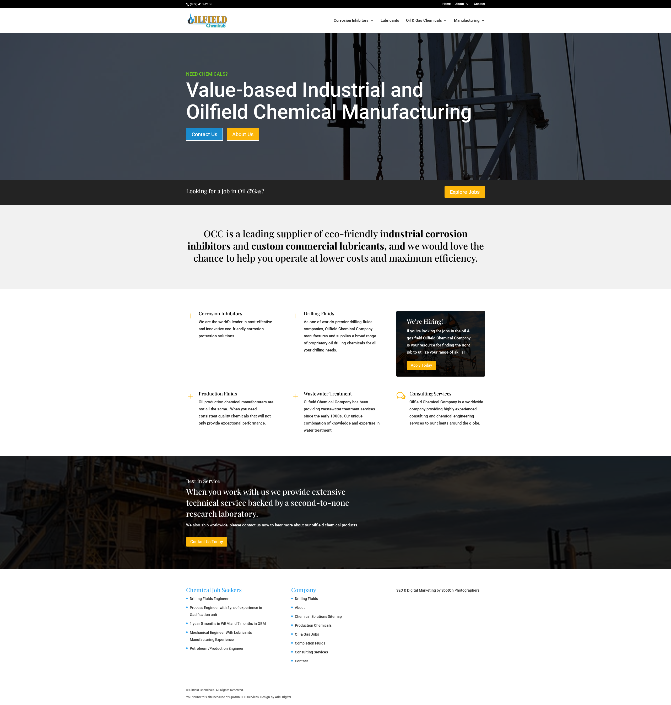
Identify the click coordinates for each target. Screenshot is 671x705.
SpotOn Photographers (460, 590)
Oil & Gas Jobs (307, 634)
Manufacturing (467, 21)
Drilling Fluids (319, 313)
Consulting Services (430, 393)
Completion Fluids (310, 643)
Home (446, 4)
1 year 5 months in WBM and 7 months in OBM (228, 623)
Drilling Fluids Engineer (209, 599)
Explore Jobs (465, 192)
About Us (242, 134)
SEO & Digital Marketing (416, 590)
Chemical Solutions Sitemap (318, 616)
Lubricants (390, 21)
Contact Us (204, 134)
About (459, 4)
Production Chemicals (313, 625)
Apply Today (421, 365)
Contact (479, 4)
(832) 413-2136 (201, 4)
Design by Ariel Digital (275, 697)
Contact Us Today (206, 541)
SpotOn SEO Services (244, 697)
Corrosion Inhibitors (351, 21)
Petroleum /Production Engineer (216, 648)
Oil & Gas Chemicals (424, 21)
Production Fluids (218, 393)
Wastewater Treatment (328, 393)
